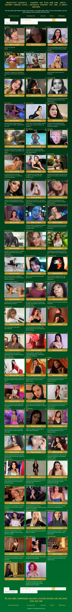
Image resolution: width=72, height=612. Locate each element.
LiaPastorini (8, 154)
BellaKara (7, 27)
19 (29, 23)
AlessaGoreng (30, 205)
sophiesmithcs (8, 510)
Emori (49, 27)
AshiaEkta (29, 180)
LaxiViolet (29, 154)
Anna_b (49, 434)
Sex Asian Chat (31, 15)
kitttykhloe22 (51, 281)
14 (57, 20)
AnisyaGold (7, 561)
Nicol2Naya (29, 129)
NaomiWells (50, 154)
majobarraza (29, 230)
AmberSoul (29, 332)
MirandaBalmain (9, 357)
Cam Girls (42, 15)
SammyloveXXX (30, 27)
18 (26, 23)
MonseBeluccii (30, 536)
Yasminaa (50, 230)
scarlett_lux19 (30, 306)
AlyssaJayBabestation (11, 281)
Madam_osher (8, 459)
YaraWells (7, 485)
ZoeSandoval (8, 536)
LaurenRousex (51, 256)
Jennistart (7, 78)
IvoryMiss (7, 180)
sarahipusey (29, 281)
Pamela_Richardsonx (10, 434)
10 (43, 20)
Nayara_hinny (51, 180)
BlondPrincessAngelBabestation (57, 205)
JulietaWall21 (51, 78)
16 (64, 20)
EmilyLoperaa (8, 52)
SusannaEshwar (31, 256)
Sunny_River (30, 103)
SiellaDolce (50, 52)
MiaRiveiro (50, 383)
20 (33, 23)
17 (22, 23)
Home (7, 20)
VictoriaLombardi (52, 332)
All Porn (52, 15)
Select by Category (11, 23)
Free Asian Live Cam (14, 15)
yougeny (50, 129)
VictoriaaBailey (30, 459)
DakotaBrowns (30, 485)
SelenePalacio (51, 536)
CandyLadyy (8, 306)
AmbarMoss (51, 408)
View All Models (26, 20)
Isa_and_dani (30, 52)
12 (50, 20)
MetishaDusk (8, 205)
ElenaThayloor (8, 256)
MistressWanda (52, 103)
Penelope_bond (52, 485)
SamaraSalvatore (9, 129)
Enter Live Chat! (14, 44)
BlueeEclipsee (30, 383)
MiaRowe (28, 357)
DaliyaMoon (8, 103)
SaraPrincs (7, 383)
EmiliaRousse (51, 306)
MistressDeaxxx (9, 230)
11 (46, 20)
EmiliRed (28, 78)
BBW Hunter (61, 15)
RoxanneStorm (30, 561)
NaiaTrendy (7, 408)
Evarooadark (51, 510)
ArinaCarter (29, 408)
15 (61, 20)
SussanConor (51, 459)
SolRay (49, 357)
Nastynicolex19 (30, 434)
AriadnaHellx (8, 332)
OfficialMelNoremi (31, 510)
